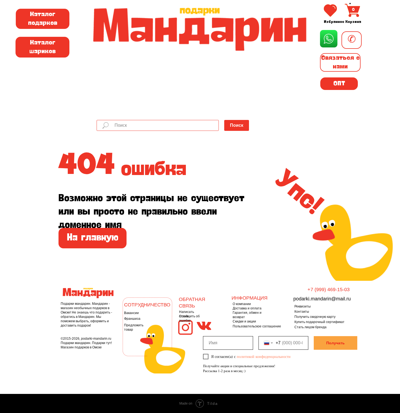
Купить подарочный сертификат (319, 322)
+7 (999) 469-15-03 (328, 289)
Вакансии (131, 313)
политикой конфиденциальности (264, 356)
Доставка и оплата (247, 308)
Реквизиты (302, 306)
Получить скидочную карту (315, 317)
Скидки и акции (244, 321)
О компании (242, 304)
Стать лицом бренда (310, 327)
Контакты (301, 311)
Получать (335, 343)
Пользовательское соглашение (257, 326)
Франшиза (132, 319)
